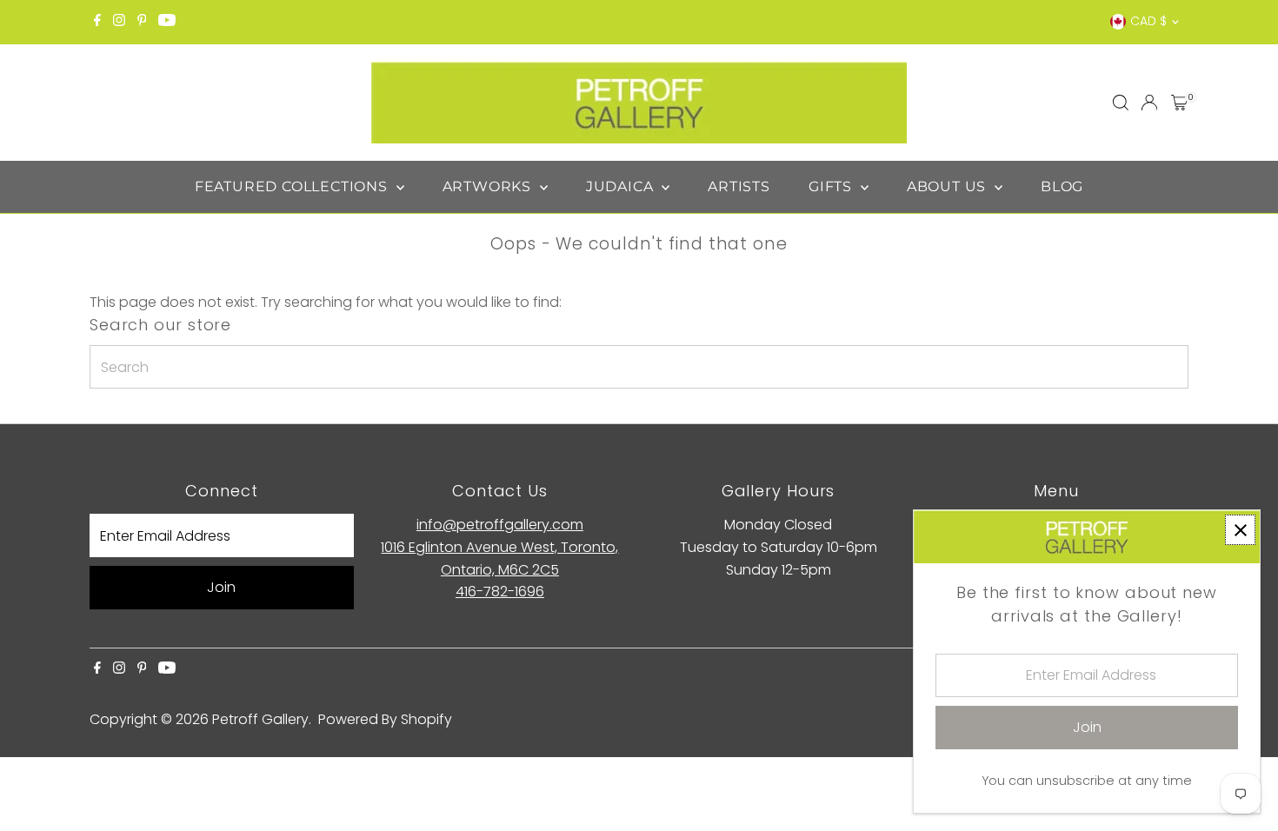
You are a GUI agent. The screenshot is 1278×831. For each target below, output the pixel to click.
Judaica (621, 186)
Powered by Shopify (385, 719)
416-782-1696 (500, 592)
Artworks (489, 186)
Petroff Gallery (260, 719)
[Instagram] (119, 22)
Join (221, 587)
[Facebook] (97, 22)
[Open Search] (1120, 102)
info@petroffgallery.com (499, 525)
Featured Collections (293, 186)
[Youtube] (167, 22)
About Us (948, 186)
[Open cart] (1179, 102)
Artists (739, 186)
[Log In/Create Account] (1149, 102)
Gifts (832, 186)
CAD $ (1148, 21)
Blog (1062, 186)
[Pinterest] (142, 22)
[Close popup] (1240, 530)
